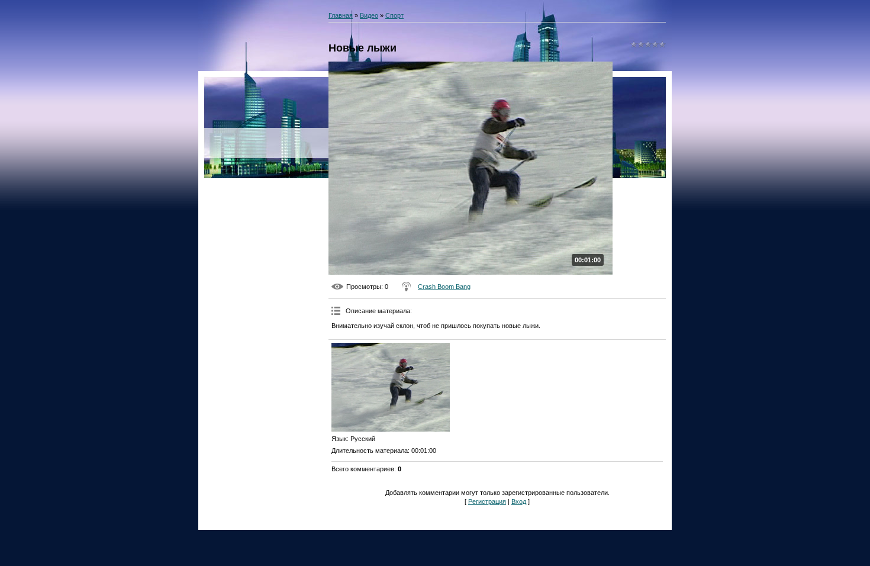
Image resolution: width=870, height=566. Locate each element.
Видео (369, 15)
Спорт (394, 15)
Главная (340, 15)
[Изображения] (390, 387)
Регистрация (487, 501)
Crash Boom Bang (444, 286)
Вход (518, 501)
